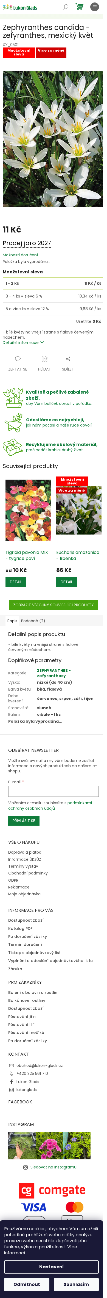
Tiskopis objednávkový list (34, 952)
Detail (16, 582)
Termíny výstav (23, 866)
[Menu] (94, 6)
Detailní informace (21, 342)
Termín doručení (25, 944)
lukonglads (26, 1089)
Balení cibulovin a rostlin (32, 992)
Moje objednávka (24, 894)
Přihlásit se (24, 820)
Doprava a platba (24, 852)
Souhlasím (76, 1284)
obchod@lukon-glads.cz (39, 1065)
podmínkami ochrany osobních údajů (50, 805)
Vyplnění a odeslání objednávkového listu (50, 960)
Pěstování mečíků (26, 1032)
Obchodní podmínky (28, 873)
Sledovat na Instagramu (53, 1167)
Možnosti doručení (20, 255)
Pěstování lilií (21, 1024)
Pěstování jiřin (22, 1016)
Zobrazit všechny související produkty (53, 605)
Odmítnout (26, 1284)
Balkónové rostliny (26, 1000)
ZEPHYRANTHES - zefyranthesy (54, 673)
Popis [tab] (12, 621)
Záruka (15, 969)
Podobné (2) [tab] (33, 621)
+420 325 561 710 (32, 1073)
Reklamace (19, 887)
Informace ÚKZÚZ (24, 859)
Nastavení (51, 1267)
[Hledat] (65, 6)
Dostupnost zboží (26, 920)
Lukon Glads (27, 1081)
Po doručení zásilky (27, 936)
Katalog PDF (20, 928)
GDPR (13, 880)
